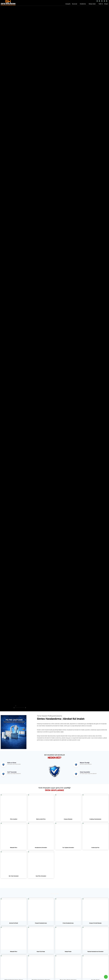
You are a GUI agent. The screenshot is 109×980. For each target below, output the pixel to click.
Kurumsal (74, 4)
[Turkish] (98, 1)
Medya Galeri (92, 4)
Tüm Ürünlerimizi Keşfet (54, 882)
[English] (100, 1)
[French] (105, 1)
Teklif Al (100, 4)
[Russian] (107, 1)
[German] (102, 1)
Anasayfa (67, 4)
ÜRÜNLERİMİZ (54, 894)
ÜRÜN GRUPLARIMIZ (54, 790)
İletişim (106, 4)
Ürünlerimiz (83, 4)
